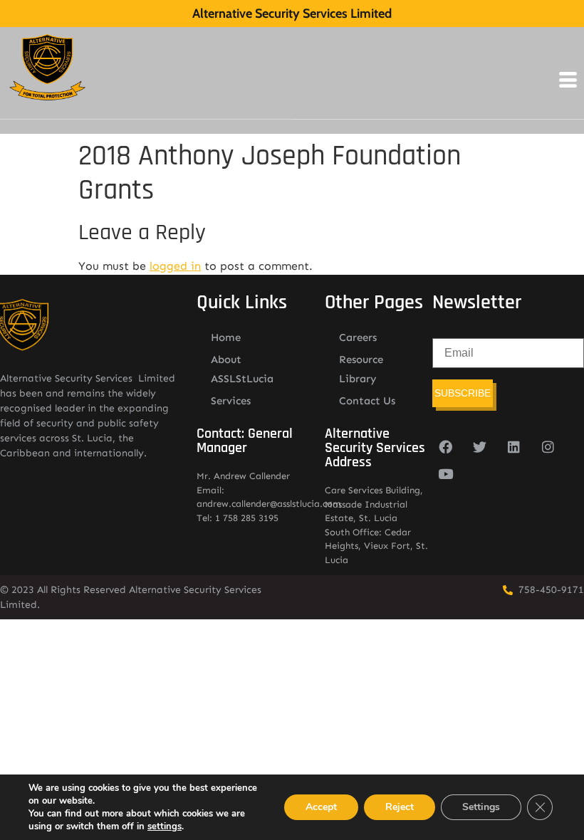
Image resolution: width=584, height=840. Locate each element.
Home (226, 337)
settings (164, 826)
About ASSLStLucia (242, 369)
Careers (358, 337)
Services (231, 400)
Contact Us (367, 400)
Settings (481, 807)
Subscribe (462, 393)
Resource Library (361, 369)
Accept (321, 807)
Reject (399, 807)
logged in (175, 266)
